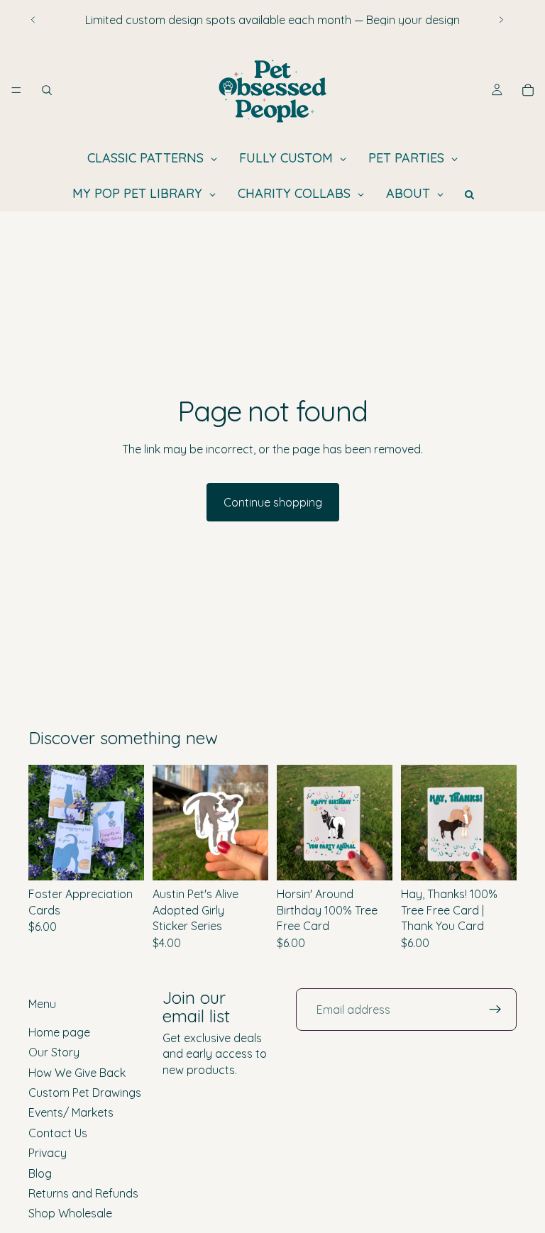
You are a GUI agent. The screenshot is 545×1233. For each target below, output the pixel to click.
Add (382, 858)
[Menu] (16, 90)
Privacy (47, 1153)
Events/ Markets (71, 1112)
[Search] (46, 90)
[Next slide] (501, 19)
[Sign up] (495, 1009)
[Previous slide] (33, 19)
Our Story (53, 1052)
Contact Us (57, 1132)
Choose (134, 858)
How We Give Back (77, 1072)
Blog (40, 1173)
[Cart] (528, 90)
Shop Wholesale (70, 1213)
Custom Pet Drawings (84, 1092)
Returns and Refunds (83, 1193)
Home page (59, 1031)
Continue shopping (273, 502)
